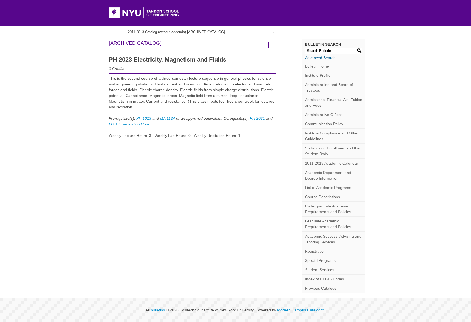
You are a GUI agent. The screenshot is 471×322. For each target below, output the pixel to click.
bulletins (158, 310)
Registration (315, 251)
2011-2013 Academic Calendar (331, 163)
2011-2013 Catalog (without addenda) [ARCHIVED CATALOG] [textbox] (176, 32)
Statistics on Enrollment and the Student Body (332, 151)
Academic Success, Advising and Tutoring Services (333, 239)
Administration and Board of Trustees (329, 87)
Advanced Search (320, 58)
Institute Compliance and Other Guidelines (332, 136)
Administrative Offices (323, 114)
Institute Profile (318, 75)
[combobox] (201, 32)
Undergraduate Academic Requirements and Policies (328, 209)
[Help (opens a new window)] (273, 45)
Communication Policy (324, 124)
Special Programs (320, 260)
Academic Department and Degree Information (328, 175)
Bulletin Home (317, 66)
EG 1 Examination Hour (129, 124)
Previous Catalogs (320, 288)
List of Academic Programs (328, 187)
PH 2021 (257, 118)
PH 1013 (143, 118)
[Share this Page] (259, 45)
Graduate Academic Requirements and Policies (328, 224)
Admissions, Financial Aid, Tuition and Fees (333, 102)
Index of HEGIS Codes (324, 279)
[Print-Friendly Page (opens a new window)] (266, 45)
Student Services (319, 270)
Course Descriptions (322, 197)
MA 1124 (167, 118)
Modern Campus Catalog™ (300, 310)
